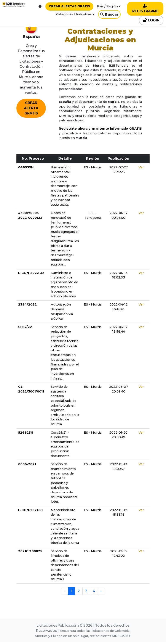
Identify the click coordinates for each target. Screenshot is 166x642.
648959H (26, 167)
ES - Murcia (93, 167)
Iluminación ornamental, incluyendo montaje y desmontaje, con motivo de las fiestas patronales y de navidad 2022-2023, (65, 186)
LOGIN (153, 20)
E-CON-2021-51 (30, 510)
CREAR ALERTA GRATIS (31, 108)
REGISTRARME (145, 11)
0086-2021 (27, 464)
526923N (25, 432)
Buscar (111, 14)
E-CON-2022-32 (31, 273)
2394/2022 (27, 304)
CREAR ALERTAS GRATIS (69, 6)
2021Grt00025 (30, 551)
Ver (141, 167)
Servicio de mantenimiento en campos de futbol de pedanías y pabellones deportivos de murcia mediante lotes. (64, 483)
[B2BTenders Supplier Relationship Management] (14, 4)
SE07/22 (25, 327)
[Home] (40, 6)
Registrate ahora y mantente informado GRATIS (100, 128)
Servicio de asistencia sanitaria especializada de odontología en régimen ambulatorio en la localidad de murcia (65, 405)
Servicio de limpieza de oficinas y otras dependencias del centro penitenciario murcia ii (65, 565)
